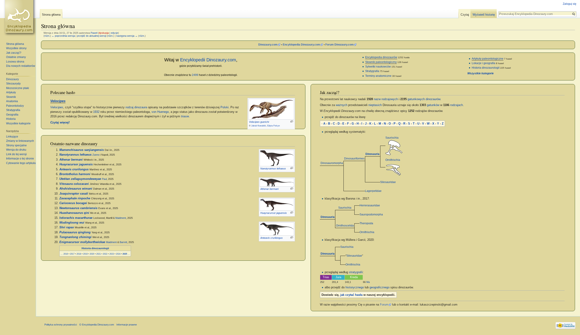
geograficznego (379, 287)
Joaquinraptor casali (73, 193)
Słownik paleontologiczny (381, 62)
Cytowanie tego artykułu (21, 163)
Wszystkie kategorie (480, 73)
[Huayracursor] (277, 204)
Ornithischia (392, 159)
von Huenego (160, 111)
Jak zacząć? (13, 52)
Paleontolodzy (15, 105)
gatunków (433, 105)
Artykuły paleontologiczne (487, 58)
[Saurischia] (393, 147)
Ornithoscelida (345, 225)
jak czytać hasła (351, 294)
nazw (377, 99)
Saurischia (392, 137)
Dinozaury (12, 79)
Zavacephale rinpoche (74, 198)
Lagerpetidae (373, 191)
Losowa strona (15, 61)
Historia (11, 119)
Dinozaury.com (268, 44)
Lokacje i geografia (483, 63)
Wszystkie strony (16, 48)
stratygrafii (356, 272)
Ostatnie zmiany (16, 57)
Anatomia (12, 101)
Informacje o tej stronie (20, 158)
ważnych (341, 105)
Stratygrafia (372, 71)
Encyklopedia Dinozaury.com (301, 44)
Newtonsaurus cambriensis (78, 208)
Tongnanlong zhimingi (75, 237)
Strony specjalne (16, 145)
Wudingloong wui (71, 222)
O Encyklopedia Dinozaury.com (96, 324)
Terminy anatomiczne (378, 75)
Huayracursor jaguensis (273, 213)
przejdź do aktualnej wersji (91, 35)
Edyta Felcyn (273, 126)
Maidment (120, 218)
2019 (85, 254)
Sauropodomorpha (371, 214)
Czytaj (465, 14)
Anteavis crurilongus (271, 237)
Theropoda (366, 223)
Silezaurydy (13, 83)
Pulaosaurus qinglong (75, 232)
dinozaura (140, 107)
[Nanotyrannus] (277, 158)
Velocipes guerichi (259, 122)
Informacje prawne (126, 324)
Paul (104, 179)
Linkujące (12, 136)
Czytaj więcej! (60, 122)
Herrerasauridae (370, 205)
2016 (65, 254)
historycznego (355, 287)
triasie (185, 116)
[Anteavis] (277, 228)
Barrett (123, 242)
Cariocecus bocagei (73, 203)
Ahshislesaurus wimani (75, 188)
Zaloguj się (569, 3)
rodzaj (129, 107)
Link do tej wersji (16, 154)
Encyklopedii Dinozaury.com (208, 59)
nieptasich (375, 105)
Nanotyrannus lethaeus (273, 168)
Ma (368, 282)
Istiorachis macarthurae (75, 217)
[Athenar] (277, 182)
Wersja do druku (16, 149)
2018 (79, 254)
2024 (118, 254)
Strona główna (51, 14)
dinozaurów (433, 99)
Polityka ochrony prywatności (60, 324)
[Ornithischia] (393, 169)
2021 (98, 254)
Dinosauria (372, 154)
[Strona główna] (20, 18)
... (62, 254)
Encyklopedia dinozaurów (381, 57)
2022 (105, 254)
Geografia (12, 114)
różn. (47, 35)
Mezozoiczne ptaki (17, 88)
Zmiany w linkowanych (20, 140)
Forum (384, 304)
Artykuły (11, 92)
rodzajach (456, 105)
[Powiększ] (291, 121)
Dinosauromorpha (332, 163)
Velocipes (57, 101)
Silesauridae (388, 182)
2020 (92, 254)
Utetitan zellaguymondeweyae (80, 179)
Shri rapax (66, 227)
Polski (224, 107)
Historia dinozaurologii (486, 67)
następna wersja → (127, 35)
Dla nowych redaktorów (20, 65)
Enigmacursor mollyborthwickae (82, 242)
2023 (111, 254)
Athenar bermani (269, 189)
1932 (96, 111)
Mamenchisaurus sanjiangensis (81, 150)
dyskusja (104, 32)
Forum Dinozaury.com (339, 44)
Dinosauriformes (354, 158)
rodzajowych (390, 99)
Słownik (11, 97)
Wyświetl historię (484, 14)
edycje (114, 32)
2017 (72, 254)
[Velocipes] (271, 109)
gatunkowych (416, 99)
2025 (125, 254)
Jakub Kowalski (258, 126)
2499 (195, 75)
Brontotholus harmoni (74, 174)
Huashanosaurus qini (74, 212)
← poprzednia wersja (63, 35)
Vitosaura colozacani (74, 184)
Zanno (95, 154)
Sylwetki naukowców (378, 66)
